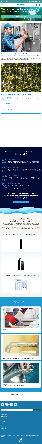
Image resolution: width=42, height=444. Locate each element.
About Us (3, 421)
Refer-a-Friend (4, 431)
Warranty (2, 436)
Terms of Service (16, 435)
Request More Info (21, 16)
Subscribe (37, 410)
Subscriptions (33, 435)
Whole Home (4, 416)
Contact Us (3, 428)
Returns (37, 435)
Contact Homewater (21, 201)
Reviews (3, 424)
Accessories (3, 419)
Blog (2, 423)
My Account (3, 430)
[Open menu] (2, 5)
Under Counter (4, 414)
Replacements (4, 418)
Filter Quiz (3, 426)
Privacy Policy (23, 435)
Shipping (28, 435)
